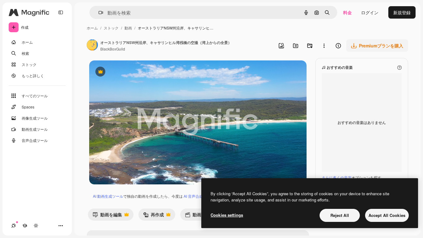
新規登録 (402, 12)
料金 (347, 12)
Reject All (339, 215)
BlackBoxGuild (112, 48)
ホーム (92, 27)
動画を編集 (107, 215)
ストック (111, 27)
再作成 (153, 215)
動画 (128, 27)
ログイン (369, 12)
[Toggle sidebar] (61, 12)
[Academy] (25, 226)
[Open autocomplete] (98, 12)
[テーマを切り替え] (36, 226)
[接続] (14, 226)
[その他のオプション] (324, 45)
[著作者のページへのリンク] (92, 45)
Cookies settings (227, 215)
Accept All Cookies (386, 215)
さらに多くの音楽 (336, 177)
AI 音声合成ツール (199, 196)
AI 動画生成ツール (108, 196)
